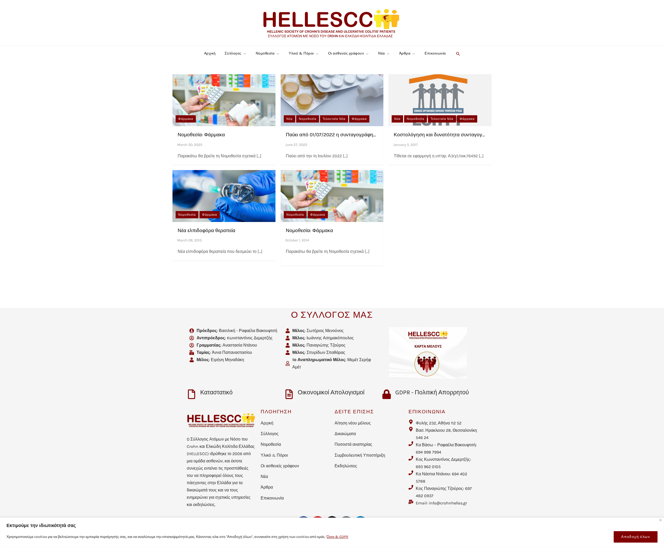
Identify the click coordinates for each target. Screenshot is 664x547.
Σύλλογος (233, 53)
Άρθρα (405, 53)
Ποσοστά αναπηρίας (353, 444)
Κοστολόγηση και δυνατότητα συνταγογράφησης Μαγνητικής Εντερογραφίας (479, 135)
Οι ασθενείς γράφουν (346, 53)
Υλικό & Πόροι (301, 53)
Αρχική (210, 53)
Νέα (381, 53)
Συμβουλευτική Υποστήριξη (360, 455)
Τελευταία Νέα (334, 119)
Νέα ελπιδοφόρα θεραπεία (206, 230)
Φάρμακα (185, 119)
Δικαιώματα (345, 433)
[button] (457, 53)
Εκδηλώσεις (346, 465)
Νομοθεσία (265, 53)
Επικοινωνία (435, 53)
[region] (332, 532)
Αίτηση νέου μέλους (353, 423)
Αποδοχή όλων (635, 537)
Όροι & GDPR (337, 537)
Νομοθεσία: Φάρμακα (201, 135)
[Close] (660, 520)
